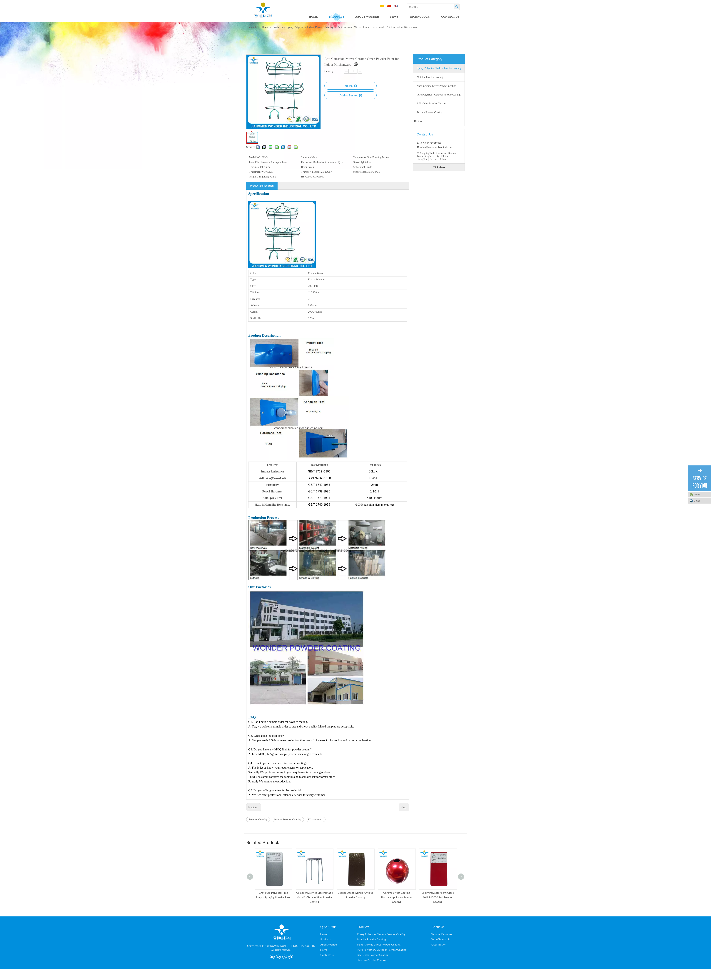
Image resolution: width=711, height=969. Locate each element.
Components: (360, 157)
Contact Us (327, 954)
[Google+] (278, 956)
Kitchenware (315, 819)
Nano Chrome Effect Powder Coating (378, 944)
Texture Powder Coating (371, 960)
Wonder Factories (441, 934)
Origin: (253, 176)
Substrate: (306, 157)
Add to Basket (348, 95)
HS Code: (306, 176)
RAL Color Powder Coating (372, 954)
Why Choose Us (440, 939)
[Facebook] (290, 956)
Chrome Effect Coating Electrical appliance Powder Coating (355, 897)
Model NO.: (255, 157)
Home (323, 934)
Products (325, 939)
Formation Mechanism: (313, 162)
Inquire (348, 85)
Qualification (438, 944)
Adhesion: (358, 167)
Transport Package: (311, 171)
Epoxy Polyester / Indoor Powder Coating (381, 934)
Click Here (439, 167)
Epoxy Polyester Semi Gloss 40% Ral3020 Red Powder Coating (396, 897)
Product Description (262, 185)
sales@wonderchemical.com (435, 147)
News (323, 949)
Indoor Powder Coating (287, 819)
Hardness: (306, 167)
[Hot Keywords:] (456, 6)
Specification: (360, 171)
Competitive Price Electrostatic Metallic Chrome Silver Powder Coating (273, 897)
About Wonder (329, 944)
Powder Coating (258, 819)
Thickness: (254, 167)
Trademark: (255, 171)
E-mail (697, 500)
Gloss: (356, 162)
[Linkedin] (272, 956)
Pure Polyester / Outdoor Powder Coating (381, 949)
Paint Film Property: (260, 162)
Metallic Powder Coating (371, 939)
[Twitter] (284, 956)
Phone (697, 494)
